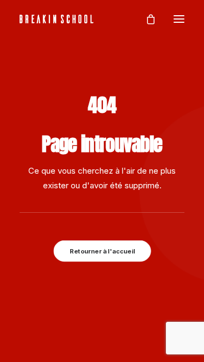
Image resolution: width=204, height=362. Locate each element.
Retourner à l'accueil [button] (102, 251)
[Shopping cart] (146, 19)
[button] (179, 19)
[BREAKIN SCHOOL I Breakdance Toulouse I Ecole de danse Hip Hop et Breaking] (57, 19)
